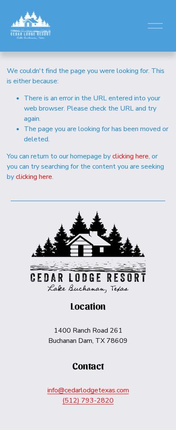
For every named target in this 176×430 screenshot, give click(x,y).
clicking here (130, 156)
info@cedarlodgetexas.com (88, 390)
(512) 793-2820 (88, 400)
